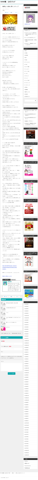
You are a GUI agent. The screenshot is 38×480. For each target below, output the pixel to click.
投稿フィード (27, 463)
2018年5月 (26, 411)
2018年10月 (27, 400)
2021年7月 (26, 324)
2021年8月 (26, 322)
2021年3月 (26, 333)
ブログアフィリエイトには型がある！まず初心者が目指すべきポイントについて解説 (31, 34)
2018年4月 (26, 413)
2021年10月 (27, 317)
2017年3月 (26, 443)
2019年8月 (26, 377)
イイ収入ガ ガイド (8, 276)
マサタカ (26, 115)
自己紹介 (26, 94)
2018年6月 (26, 409)
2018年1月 (26, 420)
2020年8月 (26, 349)
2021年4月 (26, 331)
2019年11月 (27, 370)
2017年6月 (26, 436)
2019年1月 (26, 393)
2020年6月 (26, 354)
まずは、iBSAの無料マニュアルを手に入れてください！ (13, 318)
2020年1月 (26, 365)
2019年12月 (27, 368)
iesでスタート (8, 327)
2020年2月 (26, 363)
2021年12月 (27, 315)
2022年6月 (26, 306)
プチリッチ (26, 75)
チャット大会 (27, 71)
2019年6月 (26, 381)
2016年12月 (27, 450)
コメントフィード (28, 465)
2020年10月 (27, 345)
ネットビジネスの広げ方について (30, 37)
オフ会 (26, 64)
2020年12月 (27, 340)
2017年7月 (26, 434)
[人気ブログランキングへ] (8, 29)
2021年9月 (26, 320)
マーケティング (27, 82)
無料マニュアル (27, 91)
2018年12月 (27, 395)
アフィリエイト (27, 62)
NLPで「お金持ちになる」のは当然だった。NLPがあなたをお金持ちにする (6, 333)
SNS (25, 57)
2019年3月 (26, 388)
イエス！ (7, 312)
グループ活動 (27, 66)
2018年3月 (26, 416)
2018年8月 (26, 404)
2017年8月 (26, 432)
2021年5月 (26, 329)
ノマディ (26, 73)
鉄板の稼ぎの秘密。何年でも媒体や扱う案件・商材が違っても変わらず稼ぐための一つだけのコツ (17, 333)
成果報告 (26, 89)
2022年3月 (26, 313)
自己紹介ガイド (27, 96)
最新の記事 (13, 279)
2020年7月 (26, 352)
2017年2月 (26, 445)
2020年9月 (26, 347)
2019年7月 (26, 379)
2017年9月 (26, 429)
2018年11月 (27, 397)
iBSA (3, 10)
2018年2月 (26, 418)
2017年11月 (27, 425)
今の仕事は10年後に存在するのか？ (11, 307)
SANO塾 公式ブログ (7, 2)
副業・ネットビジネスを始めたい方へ (11, 322)
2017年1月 (26, 448)
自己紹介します (27, 30)
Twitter (26, 59)
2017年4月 (26, 441)
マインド (26, 78)
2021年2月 (26, 336)
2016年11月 (27, 452)
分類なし (26, 87)
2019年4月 (26, 386)
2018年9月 (26, 402)
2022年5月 (26, 308)
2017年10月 (27, 427)
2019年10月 (27, 372)
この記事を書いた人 (7, 279)
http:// (3, 265)
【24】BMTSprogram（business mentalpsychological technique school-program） (9, 267)
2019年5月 (26, 384)
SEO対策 (26, 55)
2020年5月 (26, 356)
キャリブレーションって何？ (29, 110)
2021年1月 (26, 338)
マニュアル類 (27, 80)
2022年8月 (26, 304)
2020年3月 (26, 361)
